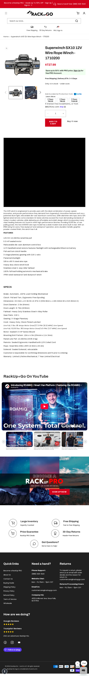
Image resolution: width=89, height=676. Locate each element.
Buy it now (72, 121)
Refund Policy (8, 595)
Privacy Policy (8, 591)
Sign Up (77, 71)
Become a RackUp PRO (12, 570)
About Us (7, 575)
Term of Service (9, 599)
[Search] (76, 20)
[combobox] (44, 21)
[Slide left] (5, 92)
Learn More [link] (50, 96)
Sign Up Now (59, 491)
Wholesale (7, 603)
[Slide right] (40, 92)
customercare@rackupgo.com (44, 590)
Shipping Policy (9, 587)
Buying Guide (8, 583)
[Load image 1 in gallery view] (16, 92)
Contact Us (8, 579)
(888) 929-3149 (38, 574)
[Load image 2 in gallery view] (32, 92)
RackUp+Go (14, 666)
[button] (4, 13)
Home (6, 36)
